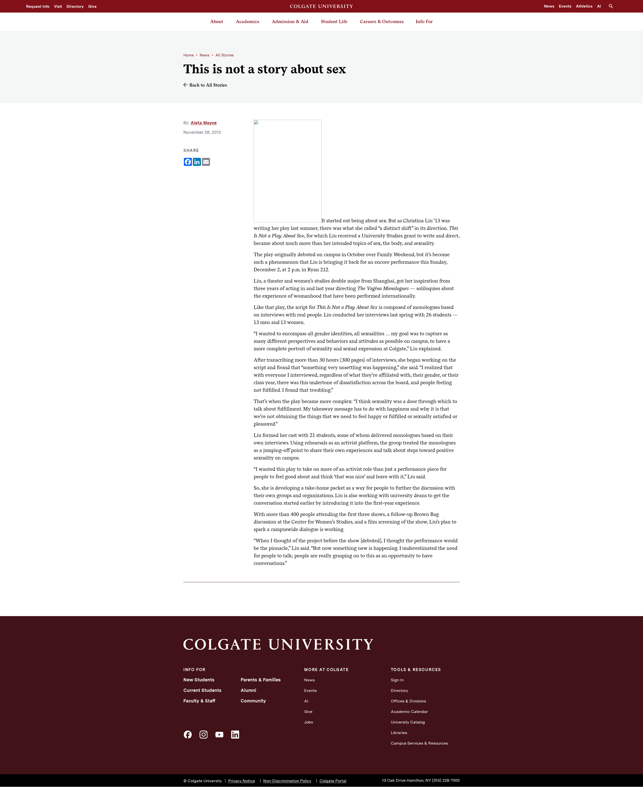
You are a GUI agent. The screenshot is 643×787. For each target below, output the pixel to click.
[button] (613, 6)
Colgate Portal (332, 780)
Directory (75, 6)
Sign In (397, 680)
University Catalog (408, 722)
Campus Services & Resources (419, 743)
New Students (199, 679)
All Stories (225, 55)
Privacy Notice (241, 780)
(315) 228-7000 (446, 780)
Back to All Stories (208, 85)
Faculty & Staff (199, 700)
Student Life (334, 21)
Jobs (308, 722)
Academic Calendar (409, 711)
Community (253, 700)
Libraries (399, 732)
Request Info (37, 6)
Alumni (248, 690)
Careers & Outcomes (382, 21)
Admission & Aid (290, 21)
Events (565, 6)
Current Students (202, 690)
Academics (247, 21)
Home (188, 55)
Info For (424, 21)
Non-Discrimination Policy (287, 780)
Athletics (584, 6)
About (216, 21)
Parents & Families (261, 679)
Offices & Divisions (408, 701)
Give (92, 6)
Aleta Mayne (204, 122)
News (549, 6)
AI (599, 6)
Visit (58, 6)
